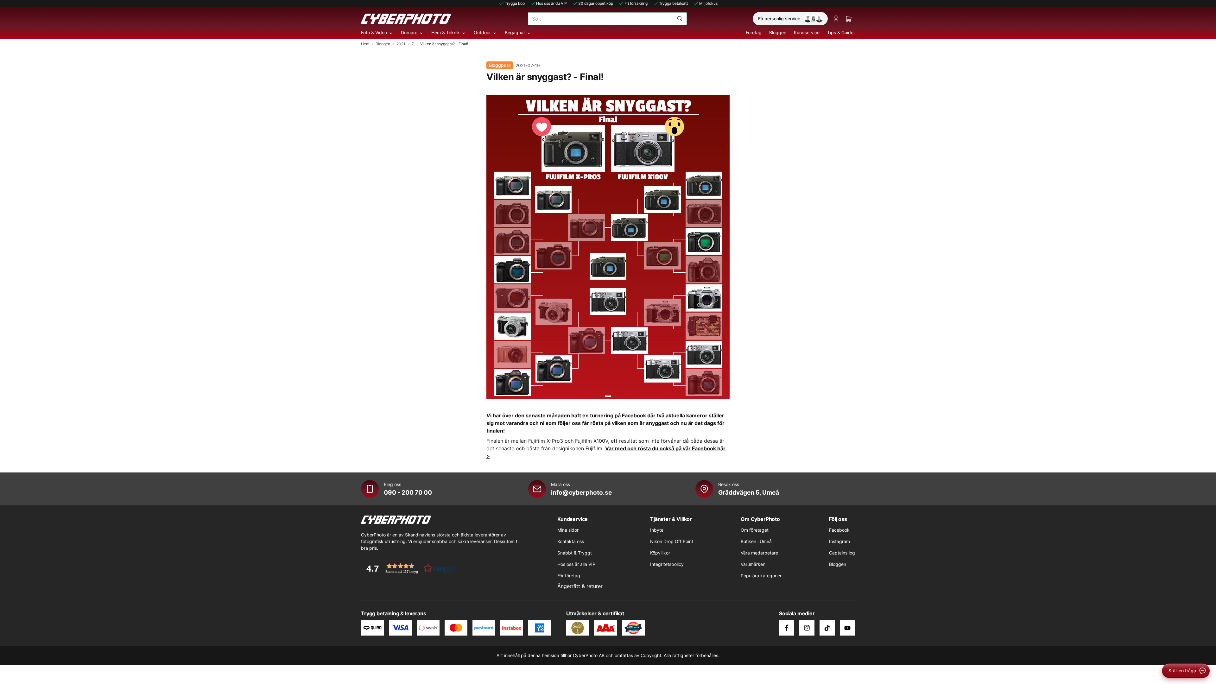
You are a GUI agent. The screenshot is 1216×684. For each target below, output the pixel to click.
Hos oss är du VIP (551, 3)
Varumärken (753, 564)
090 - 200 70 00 (408, 492)
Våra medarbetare (759, 552)
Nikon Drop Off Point (671, 541)
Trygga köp (515, 3)
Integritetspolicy (667, 564)
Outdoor (482, 32)
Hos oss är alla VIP (576, 564)
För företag (568, 575)
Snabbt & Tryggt (574, 552)
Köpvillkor (660, 552)
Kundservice (807, 32)
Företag (754, 32)
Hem (365, 43)
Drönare (409, 32)
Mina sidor (568, 530)
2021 (400, 43)
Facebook (839, 530)
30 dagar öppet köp (595, 3)
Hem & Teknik (445, 32)
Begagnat (515, 32)
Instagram (839, 541)
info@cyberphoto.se (581, 492)
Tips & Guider (841, 32)
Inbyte (656, 530)
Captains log (842, 552)
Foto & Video (374, 32)
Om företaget (755, 530)
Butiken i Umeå (756, 541)
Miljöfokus (708, 3)
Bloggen (777, 32)
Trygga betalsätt (673, 3)
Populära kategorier (761, 575)
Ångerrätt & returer (580, 586)
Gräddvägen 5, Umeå (748, 492)
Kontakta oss (570, 541)
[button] (408, 568)
